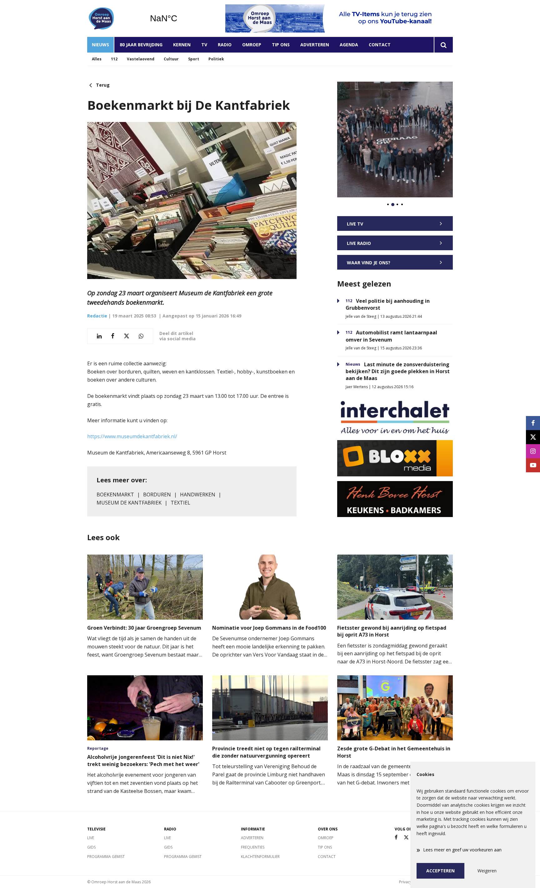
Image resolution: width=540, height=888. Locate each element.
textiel (180, 502)
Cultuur (171, 59)
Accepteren (440, 871)
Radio (225, 45)
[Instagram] (533, 451)
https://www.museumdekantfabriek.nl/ (132, 436)
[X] (406, 837)
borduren (157, 494)
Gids (91, 847)
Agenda (349, 45)
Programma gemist (106, 856)
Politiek (216, 59)
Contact (380, 45)
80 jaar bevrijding (141, 45)
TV (204, 45)
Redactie (97, 316)
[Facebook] (396, 837)
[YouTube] (533, 465)
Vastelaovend (140, 59)
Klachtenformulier (260, 856)
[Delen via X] (126, 336)
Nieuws (100, 45)
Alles (97, 59)
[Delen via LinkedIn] (99, 336)
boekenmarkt (115, 494)
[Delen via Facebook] (112, 336)
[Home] (113, 18)
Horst (179, 18)
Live (90, 837)
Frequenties (252, 847)
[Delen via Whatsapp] (141, 336)
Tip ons (281, 45)
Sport (193, 59)
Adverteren (314, 45)
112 (114, 59)
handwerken (197, 494)
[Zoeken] (443, 45)
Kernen (182, 45)
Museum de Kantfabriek (129, 502)
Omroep (251, 45)
